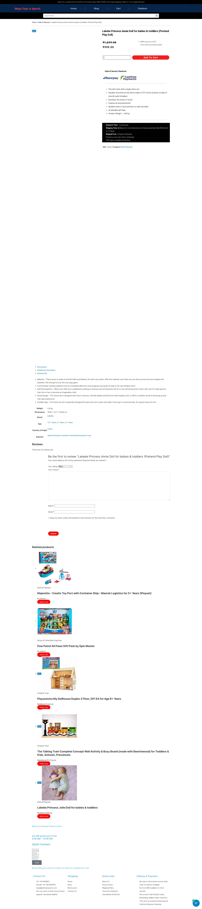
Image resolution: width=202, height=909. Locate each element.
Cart (118, 8)
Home (73, 8)
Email (51, 512)
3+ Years (69, 422)
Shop (96, 8)
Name (51, 506)
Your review (54, 470)
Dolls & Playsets (44, 22)
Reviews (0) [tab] (42, 373)
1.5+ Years (51, 422)
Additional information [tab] (46, 370)
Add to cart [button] (44, 602)
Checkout (142, 8)
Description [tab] (42, 367)
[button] (5, 9)
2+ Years (60, 422)
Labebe (50, 416)
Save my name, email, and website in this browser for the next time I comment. (82, 518)
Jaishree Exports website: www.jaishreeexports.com (69, 435)
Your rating (53, 466)
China (49, 429)
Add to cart (151, 57)
